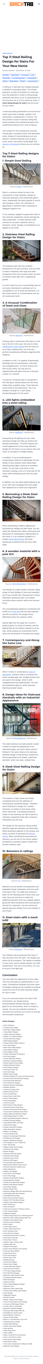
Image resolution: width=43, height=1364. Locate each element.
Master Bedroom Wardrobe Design (15, 1114)
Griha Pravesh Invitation (12, 1268)
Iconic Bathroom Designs (12, 1083)
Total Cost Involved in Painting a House (17, 1209)
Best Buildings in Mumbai (12, 1315)
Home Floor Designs (10, 1262)
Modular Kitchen (9, 1282)
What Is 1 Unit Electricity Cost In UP (15, 1319)
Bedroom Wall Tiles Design (12, 1153)
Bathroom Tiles (9, 1286)
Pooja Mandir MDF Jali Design (13, 1122)
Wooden (6, 78)
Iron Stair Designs (10, 1056)
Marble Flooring (9, 1260)
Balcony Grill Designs (11, 1160)
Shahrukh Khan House (11, 1158)
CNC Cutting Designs (11, 1211)
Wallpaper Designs (10, 1213)
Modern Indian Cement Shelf (13, 1242)
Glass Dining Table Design (12, 1339)
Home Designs (7, 53)
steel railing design (16, 539)
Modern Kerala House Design (13, 1147)
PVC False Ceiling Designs (12, 1271)
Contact (29, 1356)
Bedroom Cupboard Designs (13, 1061)
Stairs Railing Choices (11, 1052)
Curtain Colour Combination (13, 1306)
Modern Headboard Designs (13, 1140)
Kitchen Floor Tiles (10, 1257)
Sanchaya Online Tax (11, 1069)
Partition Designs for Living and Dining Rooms (19, 1076)
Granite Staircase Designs (12, 1120)
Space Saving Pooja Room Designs (15, 1109)
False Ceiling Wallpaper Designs (14, 1284)
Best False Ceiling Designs (12, 1047)
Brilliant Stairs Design (11, 1074)
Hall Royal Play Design (11, 1149)
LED (32, 74)
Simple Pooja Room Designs (13, 1127)
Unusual (25, 74)
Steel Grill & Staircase (11, 1237)
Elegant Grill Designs (10, 1246)
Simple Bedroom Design (12, 1180)
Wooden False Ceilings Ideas (13, 1220)
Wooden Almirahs (9, 1087)
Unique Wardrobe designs (12, 1058)
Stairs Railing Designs (11, 1050)
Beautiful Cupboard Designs (13, 1308)
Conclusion (32, 81)
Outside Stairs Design (11, 1027)
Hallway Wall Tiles (10, 1244)
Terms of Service (24, 1358)
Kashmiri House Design (11, 1156)
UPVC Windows (9, 1025)
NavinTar (19, 335)
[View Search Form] (39, 4)
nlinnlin (19, 187)
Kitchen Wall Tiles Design (12, 1038)
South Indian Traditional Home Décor (16, 1111)
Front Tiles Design (10, 1176)
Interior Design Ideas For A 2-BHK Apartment (18, 1215)
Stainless (15, 74)
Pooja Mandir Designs (11, 1032)
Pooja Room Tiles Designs (12, 1173)
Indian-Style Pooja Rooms (12, 1229)
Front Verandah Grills (11, 1231)
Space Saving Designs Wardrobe (15, 1136)
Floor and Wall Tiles (10, 1094)
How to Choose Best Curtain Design (15, 1302)
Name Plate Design (10, 1125)
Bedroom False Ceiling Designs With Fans (17, 1218)
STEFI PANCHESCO (19, 584)
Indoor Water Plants (10, 1226)
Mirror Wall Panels (10, 1169)
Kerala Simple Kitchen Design (13, 1063)
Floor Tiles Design (10, 1045)
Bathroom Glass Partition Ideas (14, 1275)
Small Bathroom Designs (12, 1195)
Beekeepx (19, 432)
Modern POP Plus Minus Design (14, 1200)
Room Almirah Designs (11, 1067)
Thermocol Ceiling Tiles (11, 1089)
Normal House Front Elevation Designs (16, 1078)
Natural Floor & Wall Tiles (12, 1096)
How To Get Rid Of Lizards (12, 1337)
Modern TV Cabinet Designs (13, 1036)
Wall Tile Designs (9, 1279)
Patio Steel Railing (10, 1100)
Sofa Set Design (9, 1072)
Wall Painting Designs (11, 1041)
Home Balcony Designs (11, 1233)
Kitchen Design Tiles (10, 1189)
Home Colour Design (10, 1264)
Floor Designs (8, 1293)
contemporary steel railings (13, 347)
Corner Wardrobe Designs (12, 1266)
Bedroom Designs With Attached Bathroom (18, 1191)
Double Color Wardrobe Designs (14, 1182)
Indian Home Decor (10, 1253)
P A (19, 881)
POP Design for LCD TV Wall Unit (14, 1142)
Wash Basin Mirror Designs (12, 1129)
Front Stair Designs (10, 1255)
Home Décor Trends (10, 1240)
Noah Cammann (9, 70)
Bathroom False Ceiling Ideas (13, 1288)
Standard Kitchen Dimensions (13, 1107)
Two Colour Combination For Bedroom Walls (18, 1344)
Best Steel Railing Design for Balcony (16, 1118)
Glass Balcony (8, 1328)
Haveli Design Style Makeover (14, 1162)
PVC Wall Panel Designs (11, 1273)
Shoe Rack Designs (10, 1187)
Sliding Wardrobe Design (12, 1065)
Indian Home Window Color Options (15, 1249)
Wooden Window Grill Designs (13, 1085)
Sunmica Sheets (9, 1103)
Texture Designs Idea (11, 1133)
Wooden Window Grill (11, 1092)
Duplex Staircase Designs (12, 1034)
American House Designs (12, 1222)
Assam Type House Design (12, 1326)
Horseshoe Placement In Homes (14, 1235)
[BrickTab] (21, 4)
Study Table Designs (11, 1098)
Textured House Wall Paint (12, 1080)
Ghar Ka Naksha (9, 1206)
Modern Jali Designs (10, 1131)
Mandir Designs (9, 1151)
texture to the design (10, 144)
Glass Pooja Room (10, 1330)
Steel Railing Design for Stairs (13, 1116)
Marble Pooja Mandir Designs (13, 1184)
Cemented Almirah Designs (13, 1277)
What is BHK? (8, 1224)
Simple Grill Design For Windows (14, 1054)
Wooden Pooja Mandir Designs (14, 1178)
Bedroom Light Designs (11, 1346)
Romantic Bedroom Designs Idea (14, 1167)
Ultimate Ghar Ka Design (12, 1322)
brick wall (16, 612)
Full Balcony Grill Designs (12, 1138)
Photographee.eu (18, 738)
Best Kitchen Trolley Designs (13, 1105)
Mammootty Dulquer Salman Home (15, 1165)
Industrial (32, 78)
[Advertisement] (21, 30)
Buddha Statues (9, 1297)
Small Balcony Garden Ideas (13, 1313)
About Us (23, 1356)
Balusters (14, 81)
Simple (5, 74)
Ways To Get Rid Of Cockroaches (15, 1335)
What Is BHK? (8, 1333)
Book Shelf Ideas (9, 1204)
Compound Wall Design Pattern (14, 1304)
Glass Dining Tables (10, 1341)
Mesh (22, 81)
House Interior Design (11, 1317)
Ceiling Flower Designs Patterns (14, 1043)
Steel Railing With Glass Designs (14, 1193)
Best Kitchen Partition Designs (14, 1198)
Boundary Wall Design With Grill (14, 1310)
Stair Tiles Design (9, 1145)
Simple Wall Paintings (11, 1324)
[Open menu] (4, 3)
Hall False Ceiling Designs (12, 1030)
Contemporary (19, 78)
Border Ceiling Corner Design (13, 1299)
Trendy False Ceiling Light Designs (15, 1291)
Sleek (5, 81)
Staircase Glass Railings (11, 1251)
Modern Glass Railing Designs (13, 1202)
